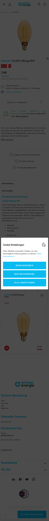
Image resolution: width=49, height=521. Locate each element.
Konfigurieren (24, 265)
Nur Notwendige (24, 274)
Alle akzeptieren (24, 283)
